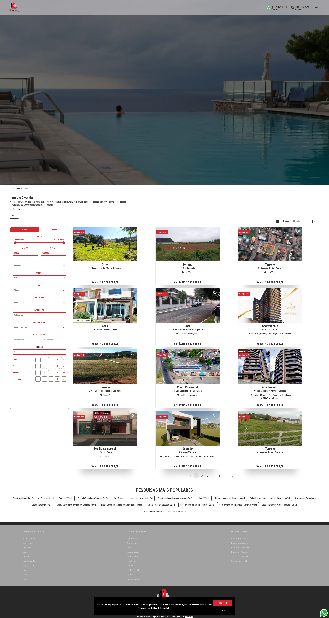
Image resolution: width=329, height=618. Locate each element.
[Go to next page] (237, 475)
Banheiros (17, 379)
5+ (64, 359)
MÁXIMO (53, 248)
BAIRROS (39, 273)
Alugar (54, 229)
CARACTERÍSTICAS (39, 322)
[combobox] (293, 221)
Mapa (287, 221)
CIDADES (39, 261)
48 (231, 475)
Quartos (16, 373)
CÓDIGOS (39, 347)
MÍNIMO (25, 248)
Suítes (15, 360)
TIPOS (39, 285)
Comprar (25, 230)
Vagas (15, 366)
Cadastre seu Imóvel (239, 561)
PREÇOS (39, 237)
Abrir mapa (189, 617)
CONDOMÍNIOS (39, 298)
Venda (13, 216)
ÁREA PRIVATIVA (39, 335)
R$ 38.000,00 (19, 240)
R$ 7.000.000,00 (58, 240)
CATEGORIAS (39, 310)
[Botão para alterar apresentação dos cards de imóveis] (277, 221)
